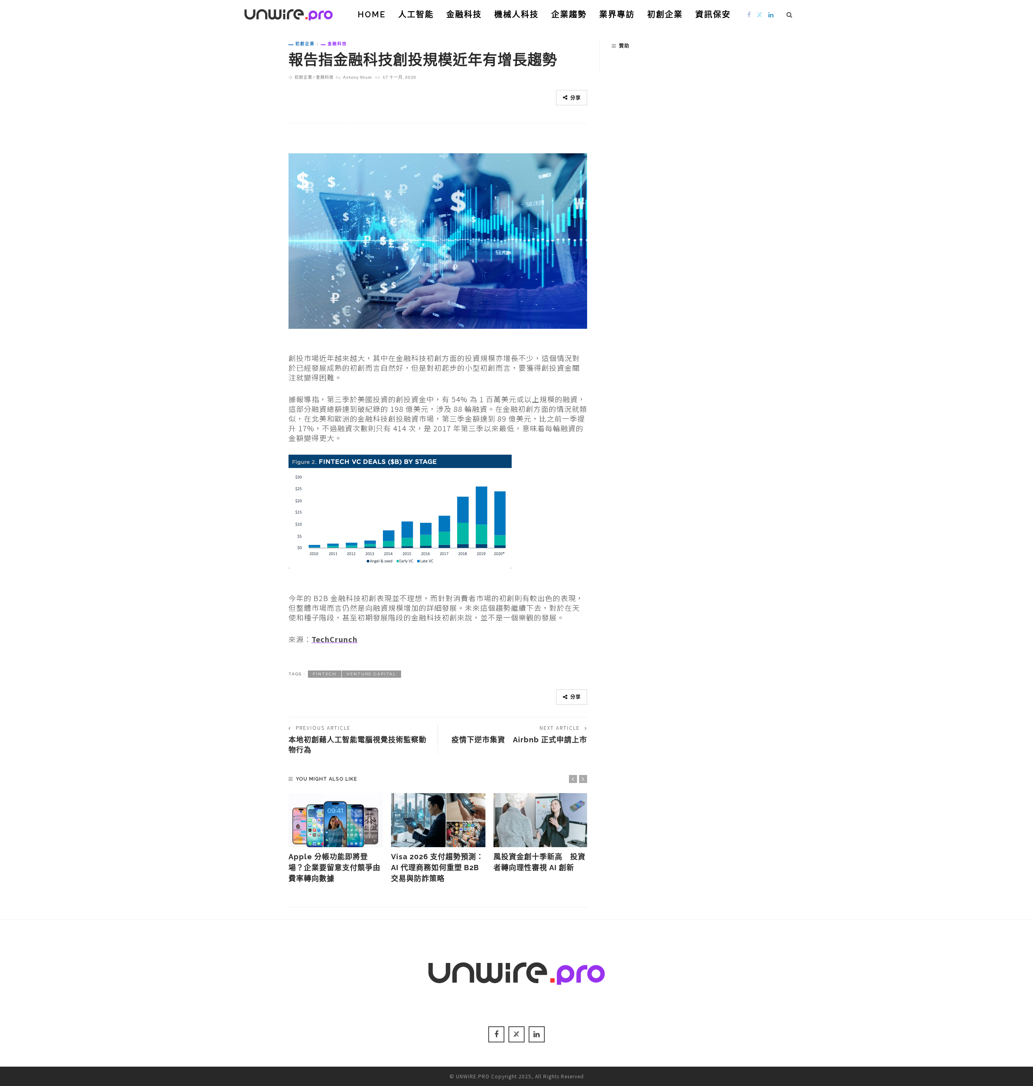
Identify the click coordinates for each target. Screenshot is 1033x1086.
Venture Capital (371, 674)
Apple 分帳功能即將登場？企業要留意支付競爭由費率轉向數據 (335, 867)
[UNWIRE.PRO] (288, 13)
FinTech (325, 674)
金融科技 (464, 14)
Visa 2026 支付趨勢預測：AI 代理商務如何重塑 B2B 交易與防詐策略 (437, 867)
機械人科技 (516, 14)
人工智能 (416, 14)
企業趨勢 (569, 14)
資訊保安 (713, 14)
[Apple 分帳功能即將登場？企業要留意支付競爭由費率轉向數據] (336, 820)
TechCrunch (335, 639)
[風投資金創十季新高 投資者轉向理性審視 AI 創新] (540, 820)
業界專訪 (617, 14)
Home (372, 14)
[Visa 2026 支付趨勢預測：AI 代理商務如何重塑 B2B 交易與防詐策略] (438, 820)
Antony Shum (357, 77)
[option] (336, 838)
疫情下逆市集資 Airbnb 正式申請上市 (519, 739)
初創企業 (665, 14)
